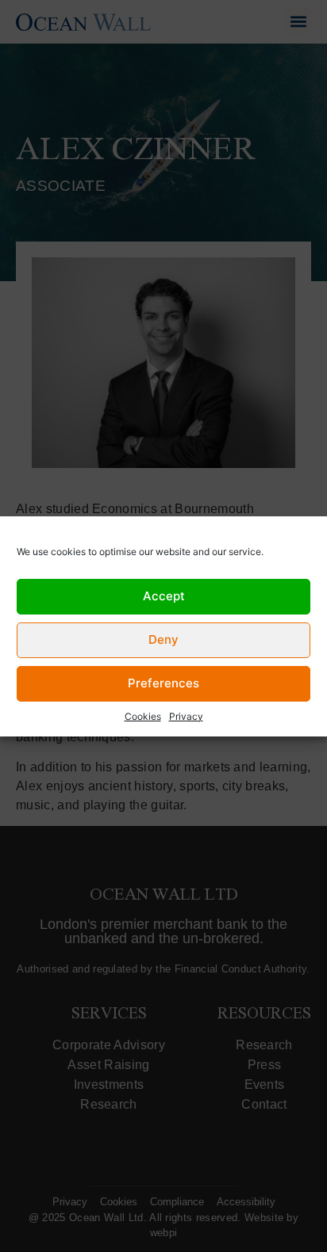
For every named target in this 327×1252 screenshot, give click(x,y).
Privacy (186, 716)
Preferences (163, 683)
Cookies (143, 716)
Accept (164, 595)
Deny (163, 639)
